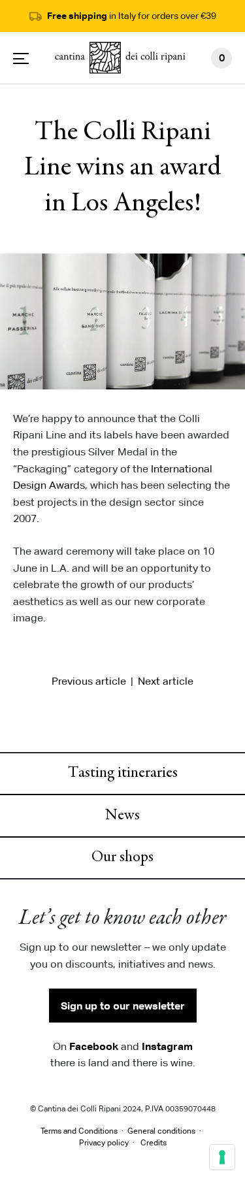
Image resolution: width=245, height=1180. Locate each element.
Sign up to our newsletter (123, 1005)
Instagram (167, 1046)
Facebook (93, 1046)
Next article (165, 681)
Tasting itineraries (123, 773)
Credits (153, 1142)
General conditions (161, 1131)
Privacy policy (104, 1142)
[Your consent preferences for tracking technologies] (222, 1157)
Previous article (89, 681)
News (122, 816)
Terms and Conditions (79, 1131)
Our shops (122, 858)
